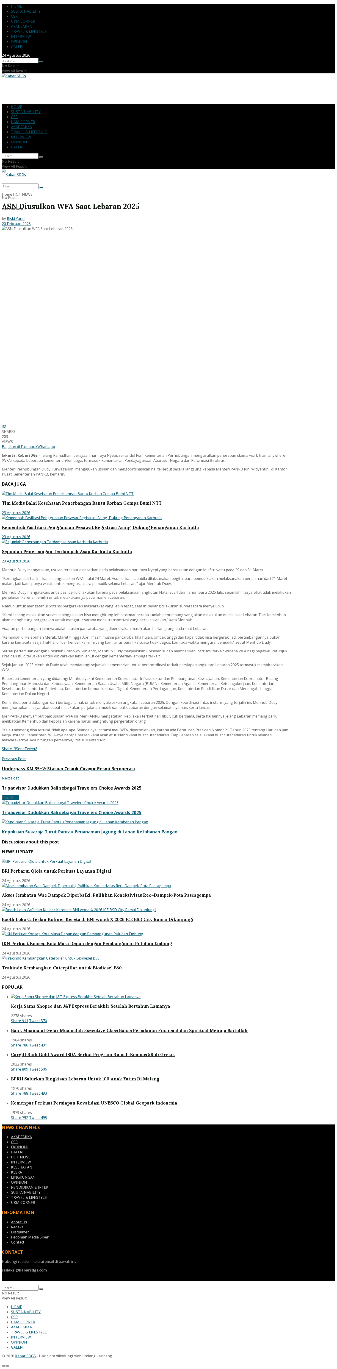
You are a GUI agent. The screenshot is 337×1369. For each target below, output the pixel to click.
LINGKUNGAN (23, 1177)
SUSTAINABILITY (26, 11)
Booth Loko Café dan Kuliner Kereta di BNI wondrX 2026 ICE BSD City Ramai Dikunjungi (97, 919)
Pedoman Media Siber (30, 1237)
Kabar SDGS (25, 1355)
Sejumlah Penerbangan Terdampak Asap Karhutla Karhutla (67, 551)
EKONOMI (19, 1146)
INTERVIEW (21, 36)
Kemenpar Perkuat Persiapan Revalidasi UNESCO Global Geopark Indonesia (94, 1103)
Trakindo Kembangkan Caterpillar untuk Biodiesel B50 (62, 968)
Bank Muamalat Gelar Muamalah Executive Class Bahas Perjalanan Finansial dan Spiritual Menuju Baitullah (129, 1030)
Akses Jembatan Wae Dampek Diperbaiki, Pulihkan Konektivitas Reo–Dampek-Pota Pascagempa (106, 895)
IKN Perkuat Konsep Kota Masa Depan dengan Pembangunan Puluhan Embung (87, 943)
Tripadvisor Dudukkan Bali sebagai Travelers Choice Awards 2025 (71, 812)
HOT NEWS (23, 194)
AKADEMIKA (21, 26)
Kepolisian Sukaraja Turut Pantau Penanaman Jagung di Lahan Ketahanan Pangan (89, 832)
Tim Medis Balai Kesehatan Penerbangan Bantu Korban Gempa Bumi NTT (82, 503)
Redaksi (17, 1227)
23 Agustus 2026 (16, 512)
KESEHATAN (21, 1167)
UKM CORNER (23, 21)
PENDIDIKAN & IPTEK (29, 1187)
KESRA (16, 1172)
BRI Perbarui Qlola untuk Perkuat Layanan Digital (56, 871)
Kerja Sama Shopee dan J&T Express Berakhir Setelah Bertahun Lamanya (90, 1006)
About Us (19, 1221)
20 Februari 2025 (16, 223)
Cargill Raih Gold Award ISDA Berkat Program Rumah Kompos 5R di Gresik (93, 1054)
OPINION (19, 41)
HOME (16, 6)
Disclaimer (20, 1232)
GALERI (17, 46)
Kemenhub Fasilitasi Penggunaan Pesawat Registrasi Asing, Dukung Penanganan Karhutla (100, 527)
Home (7, 194)
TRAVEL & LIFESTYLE (29, 31)
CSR (14, 16)
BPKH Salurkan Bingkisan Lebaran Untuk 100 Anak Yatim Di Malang (85, 1079)
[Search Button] (41, 61)
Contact (17, 1242)
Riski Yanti (16, 218)
